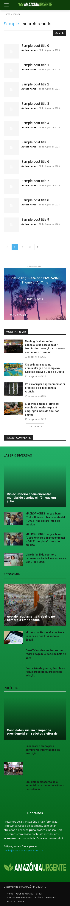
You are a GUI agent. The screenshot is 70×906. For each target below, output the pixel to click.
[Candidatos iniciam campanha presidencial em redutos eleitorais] (35, 718)
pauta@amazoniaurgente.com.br (23, 850)
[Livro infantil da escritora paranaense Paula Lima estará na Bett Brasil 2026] (13, 559)
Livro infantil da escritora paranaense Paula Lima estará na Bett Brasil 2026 (46, 558)
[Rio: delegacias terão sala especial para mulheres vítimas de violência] (13, 786)
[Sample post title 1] (11, 70)
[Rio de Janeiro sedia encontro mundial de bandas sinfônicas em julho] (35, 486)
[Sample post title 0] (11, 51)
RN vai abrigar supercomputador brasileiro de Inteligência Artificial (45, 388)
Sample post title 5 (35, 142)
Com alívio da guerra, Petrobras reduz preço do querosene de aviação (45, 672)
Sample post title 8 (35, 200)
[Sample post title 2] (11, 89)
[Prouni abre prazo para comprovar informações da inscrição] (13, 750)
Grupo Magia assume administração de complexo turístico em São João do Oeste (44, 368)
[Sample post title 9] (11, 224)
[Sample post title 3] (11, 109)
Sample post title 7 (35, 181)
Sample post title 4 (35, 123)
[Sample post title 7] (11, 186)
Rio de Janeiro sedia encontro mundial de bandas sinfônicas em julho (31, 497)
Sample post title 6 (35, 161)
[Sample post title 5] (11, 147)
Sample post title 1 (35, 65)
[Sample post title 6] (11, 167)
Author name (28, 50)
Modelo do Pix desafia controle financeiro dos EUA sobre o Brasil (45, 636)
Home (7, 14)
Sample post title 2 (35, 84)
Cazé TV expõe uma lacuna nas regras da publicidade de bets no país (46, 654)
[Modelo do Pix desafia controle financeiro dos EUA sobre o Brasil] (13, 637)
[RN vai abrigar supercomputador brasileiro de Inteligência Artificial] (13, 388)
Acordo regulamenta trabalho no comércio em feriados (31, 618)
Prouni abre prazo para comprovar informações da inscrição (43, 750)
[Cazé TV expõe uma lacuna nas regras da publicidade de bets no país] (13, 655)
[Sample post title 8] (11, 205)
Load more (34, 426)
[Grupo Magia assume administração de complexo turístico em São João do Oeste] (13, 369)
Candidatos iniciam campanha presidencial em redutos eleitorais (32, 731)
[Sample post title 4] (11, 128)
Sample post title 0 (35, 46)
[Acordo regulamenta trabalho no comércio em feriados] (35, 605)
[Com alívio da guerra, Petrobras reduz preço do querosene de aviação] (13, 673)
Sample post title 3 (35, 103)
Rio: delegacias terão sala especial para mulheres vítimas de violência (45, 785)
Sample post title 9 (35, 219)
